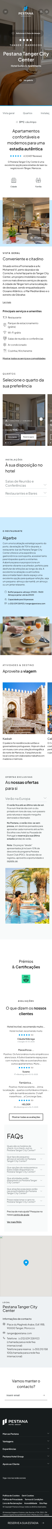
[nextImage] (41, 419)
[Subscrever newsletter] (44, 1395)
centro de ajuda (21, 1214)
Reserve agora (28, 437)
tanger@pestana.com (19, 1333)
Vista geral (8, 113)
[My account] (41, 11)
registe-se (12, 861)
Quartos (27, 113)
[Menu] (5, 11)
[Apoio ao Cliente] (46, 11)
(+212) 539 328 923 (29, 1338)
